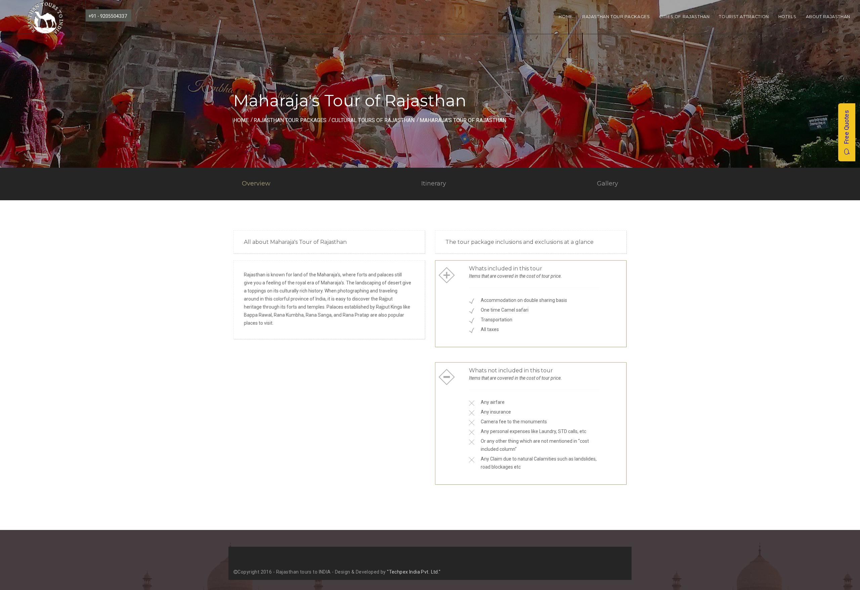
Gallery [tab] (607, 183)
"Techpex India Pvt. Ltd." (414, 572)
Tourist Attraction (744, 16)
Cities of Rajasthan (684, 16)
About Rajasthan (828, 16)
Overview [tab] (256, 183)
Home (566, 16)
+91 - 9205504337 (107, 16)
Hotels (787, 16)
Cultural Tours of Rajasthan (373, 120)
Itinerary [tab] (433, 183)
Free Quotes (846, 129)
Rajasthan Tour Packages (616, 16)
